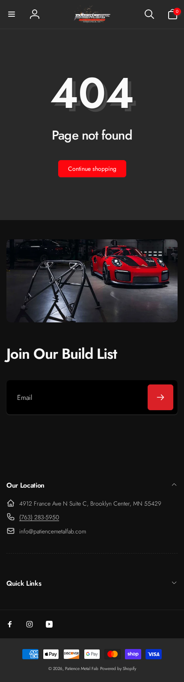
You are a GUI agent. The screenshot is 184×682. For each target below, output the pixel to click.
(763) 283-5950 (39, 517)
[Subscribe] (160, 397)
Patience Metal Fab (81, 668)
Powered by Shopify (118, 668)
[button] (11, 14)
